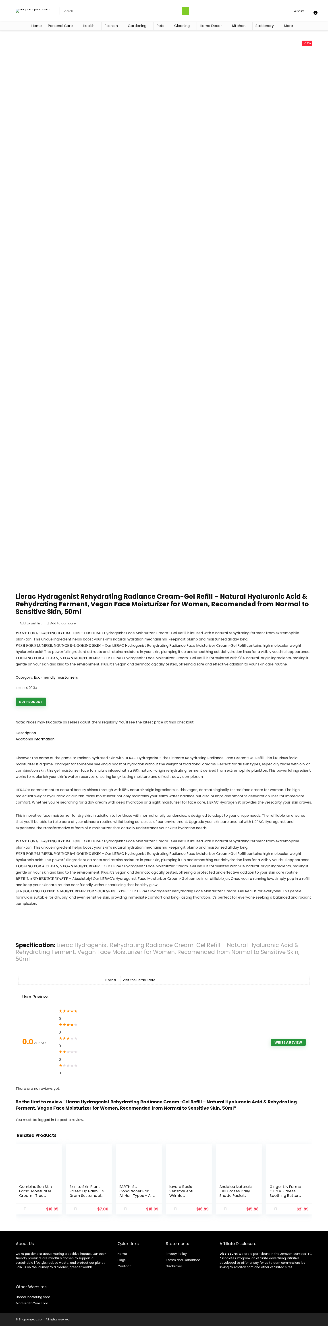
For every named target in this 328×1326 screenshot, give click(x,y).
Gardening (137, 25)
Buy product (30, 702)
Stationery (264, 25)
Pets (160, 25)
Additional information (35, 739)
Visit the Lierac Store (139, 980)
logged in (46, 1119)
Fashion (111, 25)
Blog (121, 1260)
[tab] (164, 733)
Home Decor (211, 25)
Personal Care (60, 25)
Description (26, 733)
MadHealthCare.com (32, 1303)
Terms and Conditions (183, 1260)
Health (88, 25)
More (288, 25)
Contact (124, 1266)
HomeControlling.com (33, 1297)
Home (36, 25)
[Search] (185, 11)
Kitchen (238, 25)
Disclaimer (174, 1266)
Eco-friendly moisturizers (56, 677)
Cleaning (182, 25)
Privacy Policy (176, 1253)
